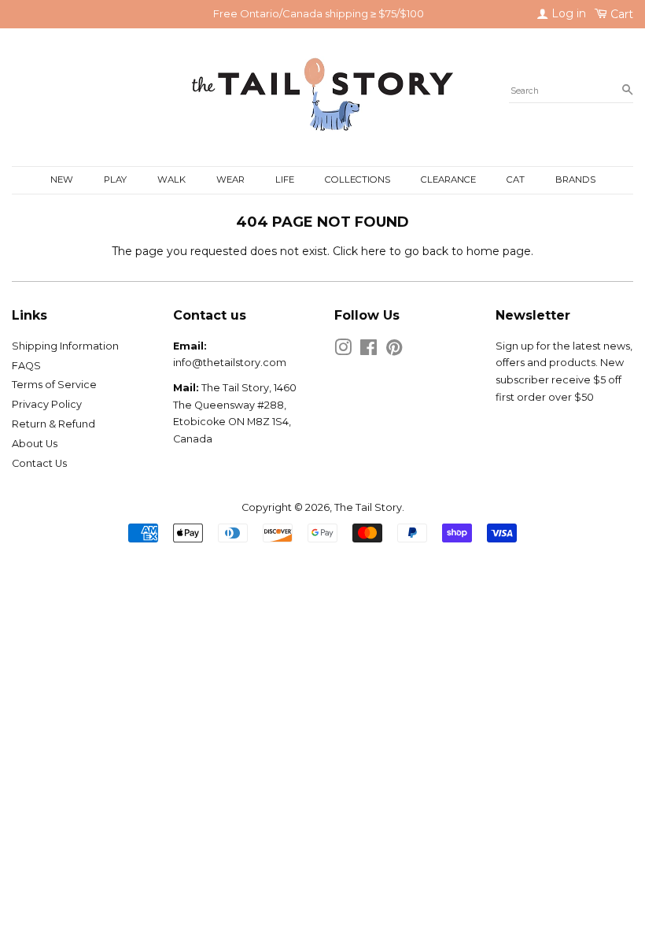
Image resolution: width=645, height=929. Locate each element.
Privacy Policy (47, 404)
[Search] (627, 90)
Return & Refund (53, 424)
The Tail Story (368, 507)
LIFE (284, 179)
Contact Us (39, 463)
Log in (567, 13)
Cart (620, 14)
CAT (516, 179)
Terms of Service (54, 384)
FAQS (26, 366)
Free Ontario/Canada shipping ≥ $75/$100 (318, 13)
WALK (171, 179)
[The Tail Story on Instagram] (343, 351)
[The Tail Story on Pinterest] (394, 351)
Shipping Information (65, 346)
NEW (61, 179)
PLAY (115, 179)
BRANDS (575, 179)
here (373, 251)
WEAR (230, 179)
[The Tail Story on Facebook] (368, 351)
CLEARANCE (448, 179)
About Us (34, 444)
